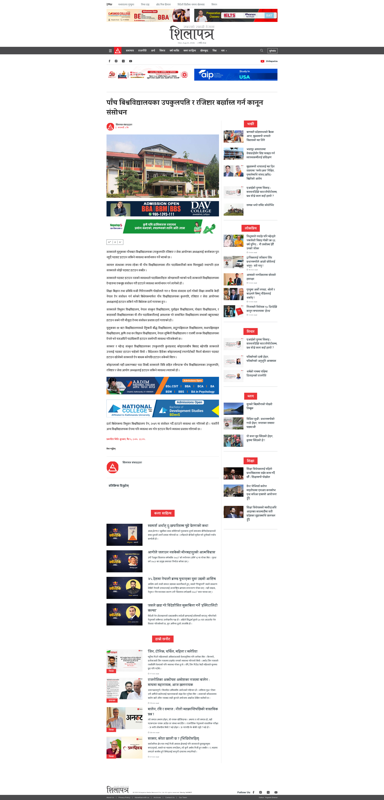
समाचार (130, 51)
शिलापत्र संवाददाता (124, 125)
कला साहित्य (190, 51)
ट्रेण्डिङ (109, 5)
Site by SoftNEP (186, 792)
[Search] (259, 50)
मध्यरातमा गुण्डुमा (126, 4)
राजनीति (142, 51)
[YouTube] (130, 62)
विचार (162, 51)
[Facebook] (109, 62)
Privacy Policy (124, 797)
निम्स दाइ (145, 4)
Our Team (183, 797)
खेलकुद (204, 51)
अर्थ (153, 51)
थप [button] (223, 51)
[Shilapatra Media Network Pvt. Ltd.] (192, 32)
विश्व (215, 51)
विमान (214, 4)
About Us (110, 797)
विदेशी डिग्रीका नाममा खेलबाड (191, 4)
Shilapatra (272, 61)
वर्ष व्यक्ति (174, 51)
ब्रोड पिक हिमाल (163, 4)
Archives (157, 797)
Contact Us (169, 797)
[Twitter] (123, 62)
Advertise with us (142, 797)
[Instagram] (116, 62)
